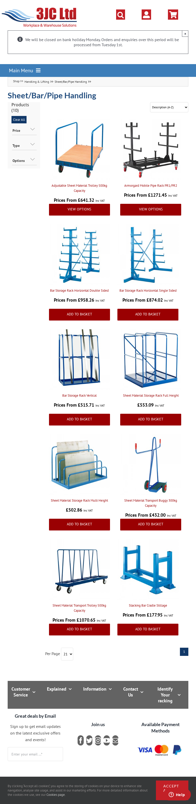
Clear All (19, 119)
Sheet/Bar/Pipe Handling (71, 82)
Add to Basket (79, 314)
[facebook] (81, 740)
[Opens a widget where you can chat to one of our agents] (177, 795)
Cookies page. (56, 795)
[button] (120, 14)
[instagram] (98, 740)
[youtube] (107, 740)
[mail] (115, 740)
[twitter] (89, 740)
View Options (79, 209)
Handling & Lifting (36, 82)
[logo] (39, 6)
